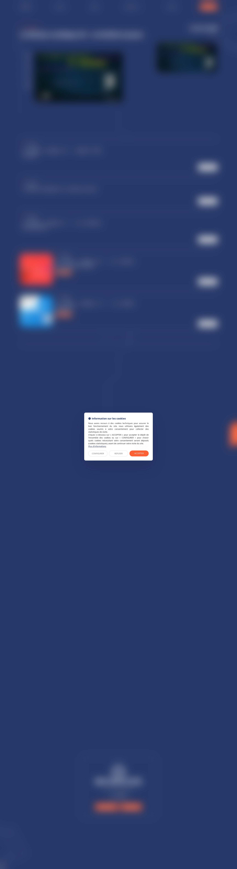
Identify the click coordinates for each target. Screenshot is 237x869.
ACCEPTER (139, 453)
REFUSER (119, 453)
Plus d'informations (97, 446)
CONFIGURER (98, 453)
